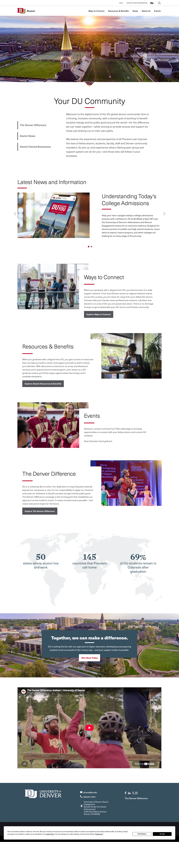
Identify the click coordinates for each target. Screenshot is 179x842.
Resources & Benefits (118, 10)
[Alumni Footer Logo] (43, 793)
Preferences (141, 834)
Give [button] (121, 3)
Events (157, 10)
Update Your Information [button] (136, 3)
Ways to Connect (96, 10)
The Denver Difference (33, 125)
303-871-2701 (89, 796)
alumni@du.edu (90, 792)
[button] (152, 3)
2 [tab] (91, 246)
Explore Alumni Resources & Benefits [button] (43, 383)
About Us (146, 10)
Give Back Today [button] (89, 657)
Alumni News (27, 136)
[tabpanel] (90, 218)
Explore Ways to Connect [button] (98, 314)
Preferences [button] (99, 834)
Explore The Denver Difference (40, 511)
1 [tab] (88, 246)
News (135, 10)
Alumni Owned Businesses (35, 146)
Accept (162, 834)
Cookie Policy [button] (49, 834)
